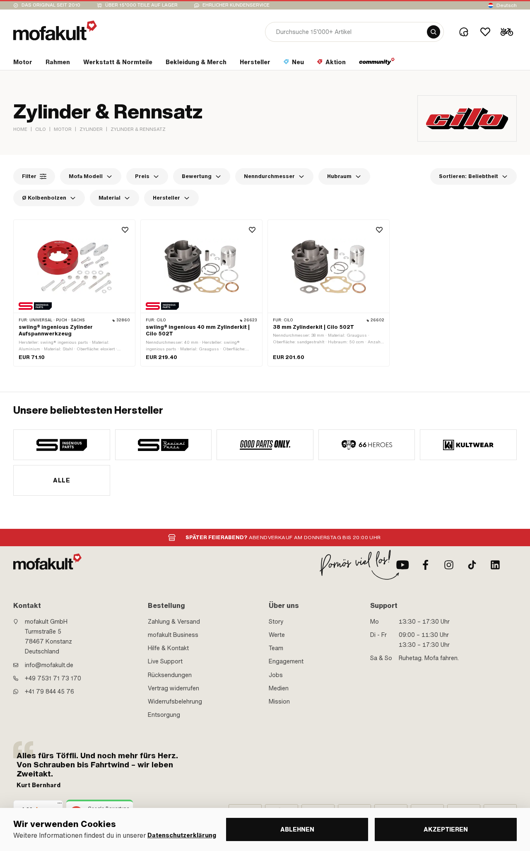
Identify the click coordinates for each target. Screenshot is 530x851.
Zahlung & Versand (174, 621)
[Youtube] (402, 565)
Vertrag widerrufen (173, 688)
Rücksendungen (170, 675)
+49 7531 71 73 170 (53, 678)
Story (276, 621)
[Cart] (507, 32)
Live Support (165, 661)
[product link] (74, 293)
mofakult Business (173, 635)
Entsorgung (164, 715)
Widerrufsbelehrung (175, 701)
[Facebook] (425, 565)
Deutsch (506, 5)
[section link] (377, 64)
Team (276, 648)
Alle (61, 480)
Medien (279, 688)
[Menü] (60, 805)
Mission (279, 701)
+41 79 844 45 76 (49, 691)
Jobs (276, 675)
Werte (277, 635)
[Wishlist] (485, 32)
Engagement (286, 661)
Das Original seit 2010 (51, 5)
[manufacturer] (61, 444)
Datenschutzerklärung (181, 835)
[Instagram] (449, 565)
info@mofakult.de (49, 665)
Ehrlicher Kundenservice (236, 5)
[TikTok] (472, 565)
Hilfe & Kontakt (168, 648)
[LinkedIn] (495, 565)
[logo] (55, 30)
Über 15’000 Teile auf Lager (141, 5)
